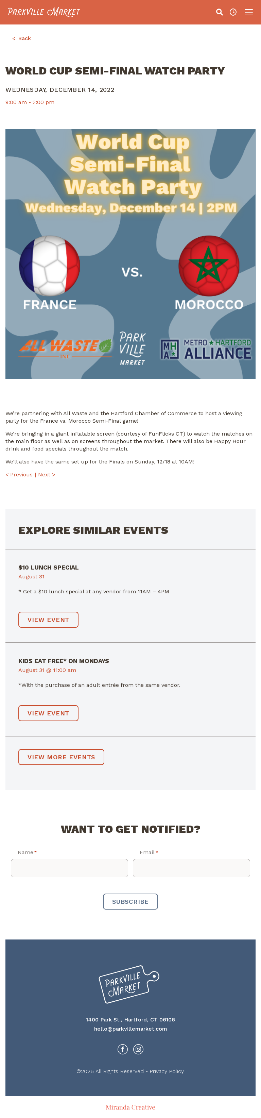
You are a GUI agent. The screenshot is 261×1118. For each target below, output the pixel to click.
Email (149, 852)
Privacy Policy (167, 1071)
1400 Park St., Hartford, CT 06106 (130, 1019)
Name (27, 852)
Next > (46, 474)
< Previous (19, 474)
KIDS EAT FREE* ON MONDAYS (63, 660)
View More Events (61, 757)
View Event (48, 619)
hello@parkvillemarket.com (130, 1029)
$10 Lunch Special (48, 567)
